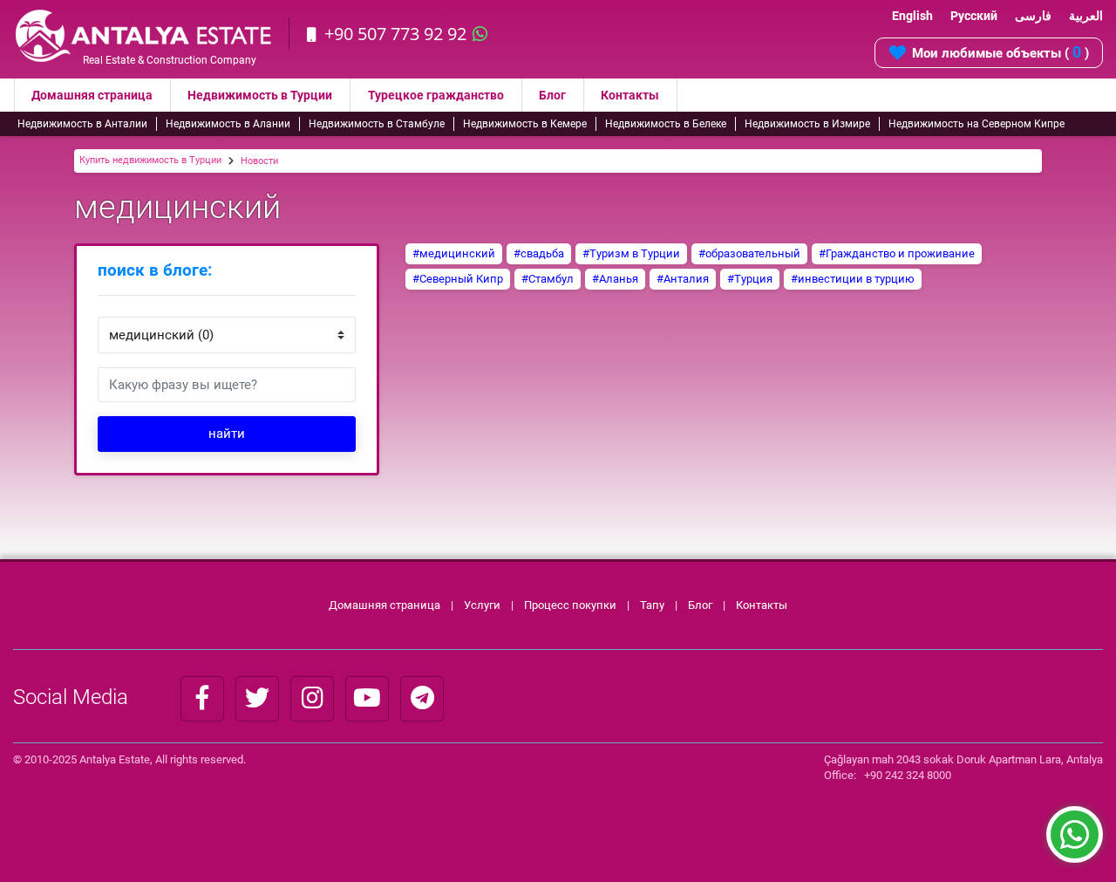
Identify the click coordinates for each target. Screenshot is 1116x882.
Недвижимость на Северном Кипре (976, 124)
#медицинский (453, 253)
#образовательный (749, 253)
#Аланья (615, 278)
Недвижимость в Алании (228, 124)
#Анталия (683, 278)
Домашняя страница (92, 95)
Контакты (630, 95)
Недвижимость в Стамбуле (377, 124)
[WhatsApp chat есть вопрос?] (1074, 843)
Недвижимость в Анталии (82, 124)
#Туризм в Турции (631, 253)
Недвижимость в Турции (259, 95)
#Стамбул (547, 278)
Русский (973, 16)
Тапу (652, 605)
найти (226, 433)
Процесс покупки (571, 605)
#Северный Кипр (457, 278)
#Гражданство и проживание (897, 253)
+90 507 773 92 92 (395, 33)
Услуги (482, 605)
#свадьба (539, 253)
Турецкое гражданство (436, 95)
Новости (259, 161)
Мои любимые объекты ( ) (1000, 52)
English (912, 16)
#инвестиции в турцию (853, 278)
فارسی (1033, 16)
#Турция (749, 278)
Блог (552, 95)
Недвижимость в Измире (807, 124)
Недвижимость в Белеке (665, 124)
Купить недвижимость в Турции (150, 160)
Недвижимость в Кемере (525, 124)
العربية (1086, 16)
